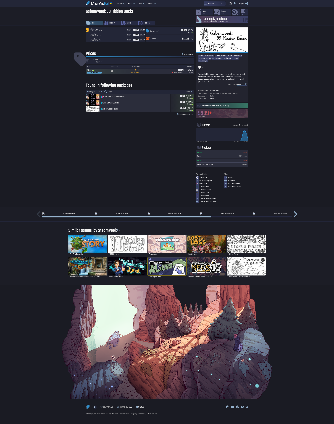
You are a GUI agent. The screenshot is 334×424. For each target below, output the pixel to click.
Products (231, 181)
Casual (201, 56)
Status (141, 407)
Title (98, 92)
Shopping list (188, 54)
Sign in (241, 3)
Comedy (235, 58)
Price (188, 92)
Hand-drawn (237, 56)
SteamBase (204, 196)
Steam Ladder (205, 190)
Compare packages (185, 114)
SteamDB (203, 177)
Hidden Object (226, 56)
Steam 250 (204, 193)
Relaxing (227, 58)
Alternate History (204, 58)
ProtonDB (203, 184)
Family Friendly (217, 58)
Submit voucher (234, 187)
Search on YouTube (207, 202)
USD (126, 407)
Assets (230, 177)
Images (92, 92)
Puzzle (217, 56)
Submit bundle (234, 184)
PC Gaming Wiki (205, 181)
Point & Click (209, 56)
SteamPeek (204, 187)
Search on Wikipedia (207, 199)
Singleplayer (202, 61)
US (108, 407)
